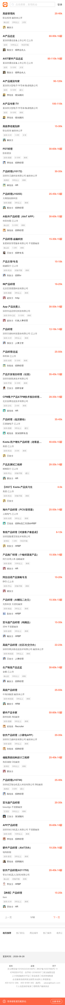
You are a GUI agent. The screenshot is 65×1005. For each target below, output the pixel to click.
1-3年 (17, 135)
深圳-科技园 (8, 653)
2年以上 (15, 22)
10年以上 (14, 44)
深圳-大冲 (7, 135)
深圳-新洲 (7, 563)
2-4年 (17, 405)
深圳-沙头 (7, 405)
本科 (21, 112)
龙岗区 (6, 180)
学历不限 (25, 44)
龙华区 (6, 541)
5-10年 (13, 67)
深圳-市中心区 (9, 315)
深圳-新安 (7, 856)
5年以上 (15, 180)
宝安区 (6, 811)
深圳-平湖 (7, 383)
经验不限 (18, 270)
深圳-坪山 (7, 473)
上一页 (8, 917)
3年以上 (18, 202)
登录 (59, 4)
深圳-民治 (7, 270)
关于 (54, 965)
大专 (24, 22)
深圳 (5, 44)
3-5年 (17, 450)
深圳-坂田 (7, 631)
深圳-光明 (7, 360)
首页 (11, 965)
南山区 (6, 22)
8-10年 (13, 112)
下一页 (56, 917)
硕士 (21, 90)
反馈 (32, 965)
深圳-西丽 (7, 157)
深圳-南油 (7, 608)
